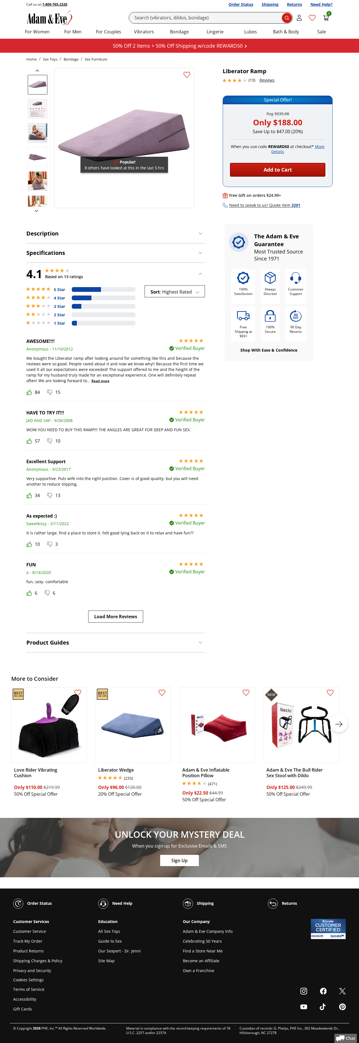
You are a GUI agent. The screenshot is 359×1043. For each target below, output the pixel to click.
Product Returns (28, 951)
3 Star (59, 306)
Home (31, 59)
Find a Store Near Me (203, 951)
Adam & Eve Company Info (208, 931)
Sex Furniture (96, 59)
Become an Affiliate (201, 960)
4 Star (59, 298)
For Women (37, 32)
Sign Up (179, 860)
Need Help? (321, 4)
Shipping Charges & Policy (37, 960)
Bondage (179, 32)
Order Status (241, 4)
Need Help (121, 903)
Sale (321, 32)
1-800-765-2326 (54, 4)
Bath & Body (286, 32)
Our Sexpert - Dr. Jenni (119, 951)
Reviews (267, 80)
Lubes (250, 32)
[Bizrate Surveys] (338, 936)
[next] (35, 211)
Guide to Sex (110, 941)
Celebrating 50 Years (202, 941)
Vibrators (144, 32)
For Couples (108, 32)
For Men (73, 32)
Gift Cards (22, 1009)
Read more (100, 381)
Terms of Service (28, 989)
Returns (294, 4)
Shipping (270, 4)
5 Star (59, 289)
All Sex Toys (109, 931)
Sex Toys (50, 59)
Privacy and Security (32, 970)
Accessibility (24, 999)
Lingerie (215, 32)
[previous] (39, 70)
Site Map (106, 960)
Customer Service (29, 931)
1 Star (59, 323)
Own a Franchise (198, 970)
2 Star (59, 314)
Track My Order (27, 941)
